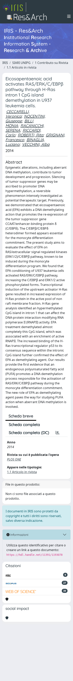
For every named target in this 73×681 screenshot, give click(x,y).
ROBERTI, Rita (30, 134)
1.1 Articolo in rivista (21, 67)
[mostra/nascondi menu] (69, 16)
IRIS (5, 63)
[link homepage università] (28, 16)
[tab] (57, 433)
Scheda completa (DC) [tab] (29, 432)
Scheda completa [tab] (24, 424)
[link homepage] (14, 7)
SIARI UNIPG (21, 63)
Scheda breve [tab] (21, 415)
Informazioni (19, 535)
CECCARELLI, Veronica (17, 114)
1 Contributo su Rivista (51, 63)
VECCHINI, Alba (35, 144)
